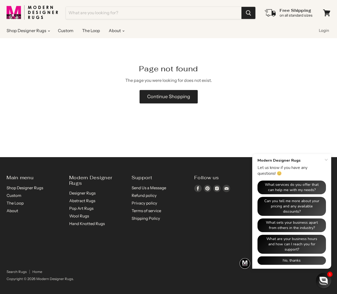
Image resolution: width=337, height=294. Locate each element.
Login (324, 30)
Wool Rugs (79, 215)
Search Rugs (17, 272)
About (115, 30)
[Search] (248, 13)
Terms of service (146, 210)
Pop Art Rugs (81, 208)
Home (37, 272)
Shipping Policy (146, 218)
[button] (323, 280)
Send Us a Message (149, 187)
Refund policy (144, 195)
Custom (65, 30)
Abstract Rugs (82, 200)
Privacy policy (144, 203)
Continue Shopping (168, 96)
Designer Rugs (82, 193)
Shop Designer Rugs (27, 30)
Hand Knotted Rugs (87, 223)
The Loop (91, 30)
